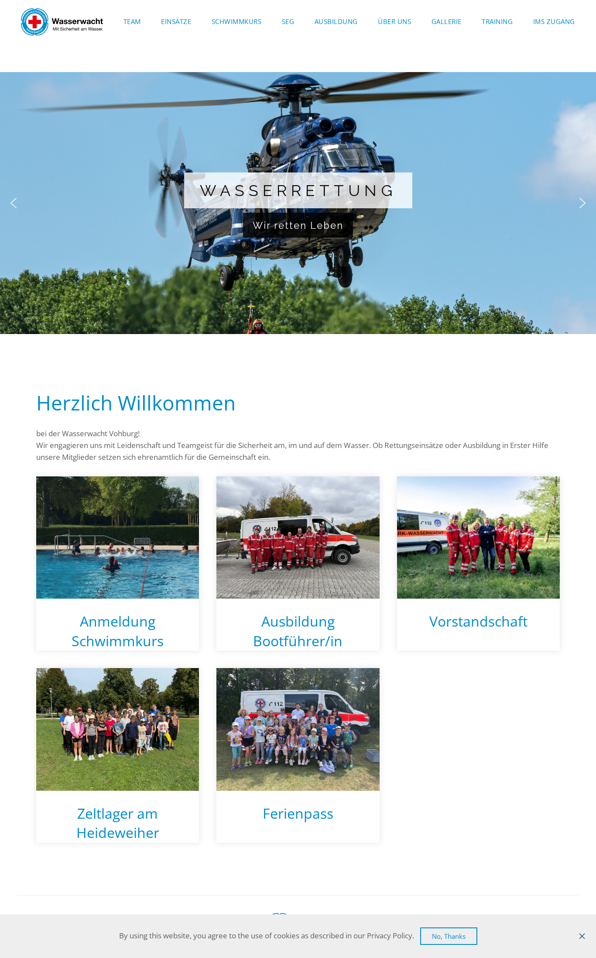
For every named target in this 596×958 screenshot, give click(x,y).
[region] (298, 203)
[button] (14, 203)
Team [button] (132, 21)
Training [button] (497, 21)
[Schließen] (582, 936)
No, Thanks (449, 936)
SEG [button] (288, 21)
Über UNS (394, 21)
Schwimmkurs (237, 21)
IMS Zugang (554, 21)
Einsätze (176, 21)
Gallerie (447, 21)
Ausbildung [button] (336, 21)
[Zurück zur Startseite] (62, 22)
